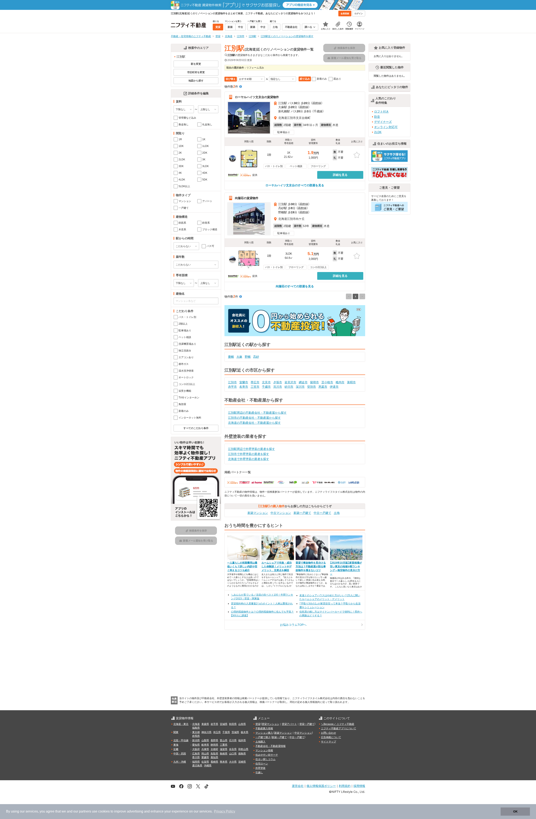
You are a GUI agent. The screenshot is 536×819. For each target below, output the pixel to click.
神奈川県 (206, 732)
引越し (259, 772)
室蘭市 (243, 382)
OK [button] (515, 811)
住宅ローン (261, 763)
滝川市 (277, 386)
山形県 (242, 724)
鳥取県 (214, 753)
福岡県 (196, 761)
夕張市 (277, 382)
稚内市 (340, 382)
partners (85, 811)
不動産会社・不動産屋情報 (270, 746)
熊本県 (223, 761)
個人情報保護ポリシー (321, 786)
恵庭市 (322, 386)
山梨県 (205, 740)
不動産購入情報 (264, 728)
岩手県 (214, 724)
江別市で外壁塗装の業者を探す (248, 454)
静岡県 (214, 744)
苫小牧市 (327, 382)
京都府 (214, 749)
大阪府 (196, 749)
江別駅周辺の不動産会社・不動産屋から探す (257, 412)
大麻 (239, 356)
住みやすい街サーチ (266, 754)
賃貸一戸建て (306, 724)
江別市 (232, 382)
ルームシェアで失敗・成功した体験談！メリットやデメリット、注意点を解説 (277, 566)
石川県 (233, 740)
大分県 (233, 761)
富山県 (223, 740)
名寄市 (243, 386)
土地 (337, 512)
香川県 (196, 757)
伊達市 (334, 386)
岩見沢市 (290, 382)
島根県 (223, 753)
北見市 (266, 382)
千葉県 (226, 732)
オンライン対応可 (386, 127)
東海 (175, 744)
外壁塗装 (260, 768)
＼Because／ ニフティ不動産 (337, 724)
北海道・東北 (180, 724)
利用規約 (344, 786)
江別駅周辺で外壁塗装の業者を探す (251, 449)
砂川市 (289, 386)
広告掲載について (331, 737)
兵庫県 (205, 749)
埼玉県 (217, 732)
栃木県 (244, 732)
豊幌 (231, 356)
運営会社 (298, 786)
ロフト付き (381, 111)
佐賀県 (205, 761)
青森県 (205, 724)
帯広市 (255, 382)
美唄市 (351, 382)
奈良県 (233, 749)
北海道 (196, 724)
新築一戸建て (302, 512)
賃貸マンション (270, 724)
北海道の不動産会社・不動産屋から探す (254, 422)
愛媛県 (205, 757)
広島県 (196, 753)
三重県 (223, 744)
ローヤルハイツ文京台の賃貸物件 (257, 97)
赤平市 (232, 386)
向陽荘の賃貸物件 (246, 198)
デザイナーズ (383, 121)
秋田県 (233, 724)
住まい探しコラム (265, 759)
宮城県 (223, 724)
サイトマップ (328, 741)
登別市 (311, 386)
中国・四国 (179, 753)
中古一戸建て (322, 512)
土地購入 (260, 741)
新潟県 (196, 740)
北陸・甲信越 (180, 740)
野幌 (248, 356)
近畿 (175, 749)
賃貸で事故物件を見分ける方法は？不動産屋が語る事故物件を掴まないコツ (311, 566)
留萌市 (314, 382)
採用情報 (359, 786)
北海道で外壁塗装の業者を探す (248, 459)
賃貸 (257, 724)
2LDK (377, 132)
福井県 (242, 740)
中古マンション (281, 512)
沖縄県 (207, 765)
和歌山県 (243, 749)
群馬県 (196, 736)
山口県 (233, 753)
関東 (175, 732)
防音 (377, 116)
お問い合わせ (328, 732)
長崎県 (214, 761)
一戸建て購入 (263, 737)
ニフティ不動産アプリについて (338, 728)
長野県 (214, 740)
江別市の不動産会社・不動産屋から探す (254, 417)
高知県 (214, 757)
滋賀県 (223, 749)
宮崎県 (242, 761)
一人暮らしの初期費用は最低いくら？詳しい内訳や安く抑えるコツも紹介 (242, 566)
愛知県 (196, 744)
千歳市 (266, 386)
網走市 (303, 382)
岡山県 (205, 753)
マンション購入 (264, 732)
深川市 (300, 386)
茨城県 (235, 732)
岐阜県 (205, 744)
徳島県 (242, 753)
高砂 (256, 356)
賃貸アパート (289, 724)
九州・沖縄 (179, 761)
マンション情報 (264, 750)
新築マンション (257, 512)
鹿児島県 (197, 765)
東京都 (196, 732)
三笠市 (255, 386)
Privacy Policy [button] (224, 811)
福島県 (196, 727)
